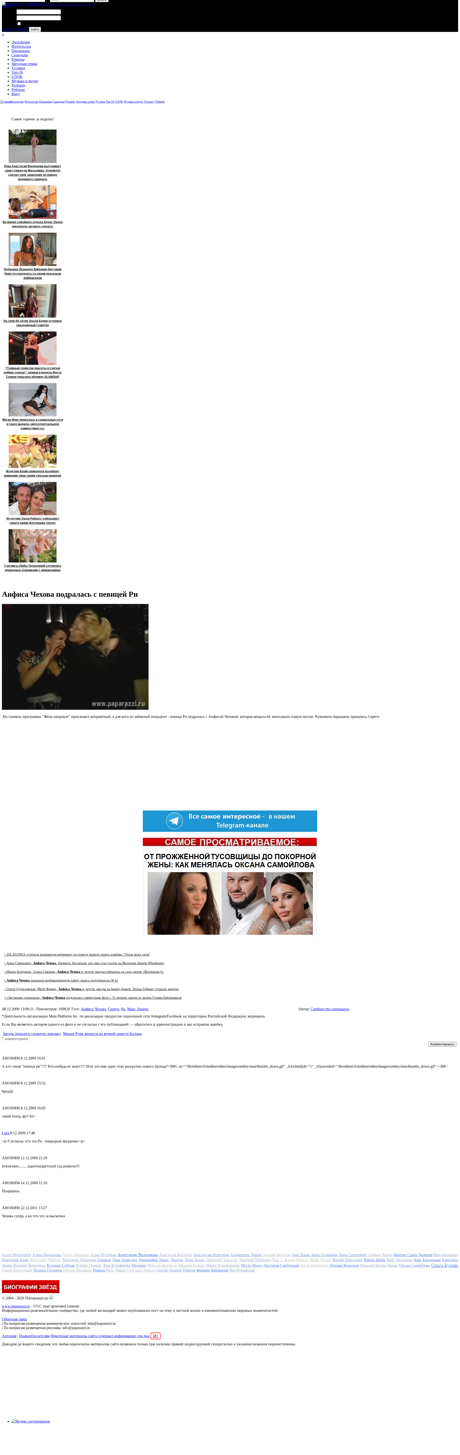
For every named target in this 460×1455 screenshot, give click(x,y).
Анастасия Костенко (175, 1255)
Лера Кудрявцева (116, 1265)
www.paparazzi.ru (16, 1306)
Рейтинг (18, 90)
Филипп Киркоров (212, 1270)
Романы (18, 59)
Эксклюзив (21, 42)
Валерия (425, 1255)
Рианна (99, 1270)
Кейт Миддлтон (400, 1260)
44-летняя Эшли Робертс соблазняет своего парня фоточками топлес (32, 521)
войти (35, 29)
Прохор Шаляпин (77, 1270)
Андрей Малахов (277, 1255)
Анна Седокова (324, 1255)
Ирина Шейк (374, 1260)
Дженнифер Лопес (153, 1260)
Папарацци (21, 51)
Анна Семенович (353, 1255)
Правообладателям (34, 1336)
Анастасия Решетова (211, 1255)
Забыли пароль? (15, 29)
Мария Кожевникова (223, 1265)
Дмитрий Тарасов (221, 1260)
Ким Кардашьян (427, 1260)
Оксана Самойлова (414, 1265)
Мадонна (139, 1265)
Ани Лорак (301, 1255)
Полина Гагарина (48, 1270)
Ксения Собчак (61, 1265)
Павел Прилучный (17, 1270)
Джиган (176, 1260)
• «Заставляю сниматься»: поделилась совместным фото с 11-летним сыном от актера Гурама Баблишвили (93, 998)
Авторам (9, 1336)
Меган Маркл (252, 1265)
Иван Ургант (320, 1260)
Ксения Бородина (29, 1265)
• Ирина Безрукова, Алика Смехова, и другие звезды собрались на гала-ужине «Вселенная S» (84, 972)
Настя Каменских (314, 1265)
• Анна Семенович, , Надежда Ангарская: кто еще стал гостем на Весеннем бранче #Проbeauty (84, 963)
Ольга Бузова (444, 1265)
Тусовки (18, 68)
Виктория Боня (15, 1260)
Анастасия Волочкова (137, 1254)
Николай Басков (373, 1265)
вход (5, 6)
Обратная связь (14, 1319)
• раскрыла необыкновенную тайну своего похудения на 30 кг (61, 980)
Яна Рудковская (242, 1270)
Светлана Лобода (141, 1270)
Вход (16, 94)
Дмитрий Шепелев (254, 1260)
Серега (113, 1009)
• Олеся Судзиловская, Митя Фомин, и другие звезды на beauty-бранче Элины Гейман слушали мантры (91, 989)
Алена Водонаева (46, 1255)
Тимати (189, 1270)
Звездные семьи (24, 64)
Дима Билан (194, 1260)
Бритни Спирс (406, 1255)
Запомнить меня (34, 24)
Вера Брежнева (445, 1255)
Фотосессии (21, 46)
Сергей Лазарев (169, 1270)
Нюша (392, 1265)
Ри (123, 1009)
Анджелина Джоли (246, 1255)
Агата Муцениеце (16, 1255)
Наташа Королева (344, 1265)
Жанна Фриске (296, 1260)
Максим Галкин (191, 1265)
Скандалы (20, 55)
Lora (6, 1133)
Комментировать (442, 1044)
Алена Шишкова (76, 1255)
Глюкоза (104, 1260)
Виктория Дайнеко (45, 1260)
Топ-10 (17, 72)
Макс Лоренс (138, 1009)
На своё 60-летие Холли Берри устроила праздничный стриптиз (33, 323)
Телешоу (18, 85)
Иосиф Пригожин (347, 1260)
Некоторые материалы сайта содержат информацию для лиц (105, 1336)
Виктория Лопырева (79, 1260)
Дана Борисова (124, 1260)
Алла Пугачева (103, 1255)
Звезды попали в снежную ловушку (32, 1034)
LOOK (17, 77)
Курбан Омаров (88, 1265)
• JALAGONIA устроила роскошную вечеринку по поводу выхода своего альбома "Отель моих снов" (77, 954)
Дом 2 (276, 1259)
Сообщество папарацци (329, 1009)
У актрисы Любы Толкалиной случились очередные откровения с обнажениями (32, 568)
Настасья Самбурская (281, 1265)
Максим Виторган (162, 1265)
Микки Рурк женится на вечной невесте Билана (102, 1034)
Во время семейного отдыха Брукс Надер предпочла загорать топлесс (33, 224)
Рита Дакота (116, 1270)
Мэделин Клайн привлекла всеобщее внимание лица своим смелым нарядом (32, 473)
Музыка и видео (25, 81)
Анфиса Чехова (93, 1009)
